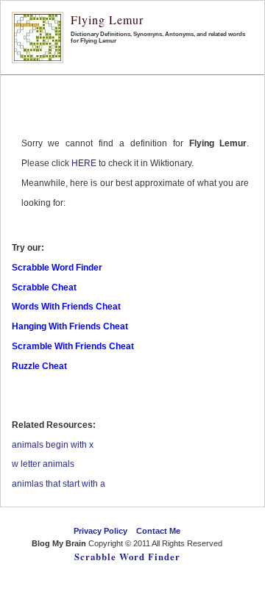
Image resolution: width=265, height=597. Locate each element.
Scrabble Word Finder (127, 556)
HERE (83, 163)
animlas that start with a (58, 484)
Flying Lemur (107, 19)
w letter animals (43, 464)
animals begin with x (52, 445)
